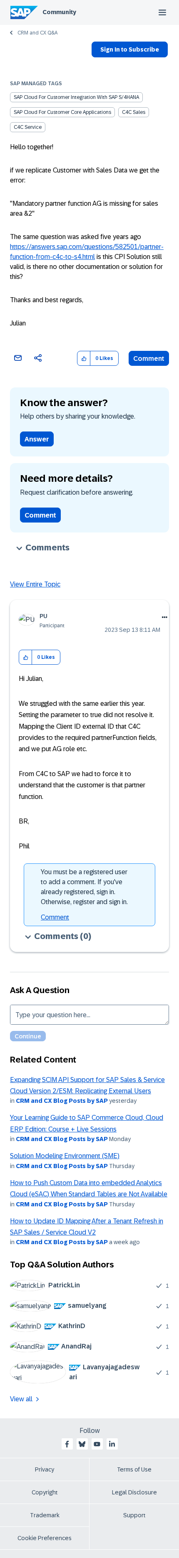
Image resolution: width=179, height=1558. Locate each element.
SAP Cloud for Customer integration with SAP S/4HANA (76, 97)
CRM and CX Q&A (37, 33)
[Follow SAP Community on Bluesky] (82, 1444)
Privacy (44, 1469)
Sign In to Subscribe (129, 49)
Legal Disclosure (134, 1492)
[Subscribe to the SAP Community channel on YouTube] (97, 1444)
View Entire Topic (35, 584)
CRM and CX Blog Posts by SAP (62, 1100)
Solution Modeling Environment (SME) (64, 1155)
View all (21, 1399)
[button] (83, 358)
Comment (148, 358)
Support (134, 1515)
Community (59, 12)
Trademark (45, 1515)
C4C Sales (133, 112)
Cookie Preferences (44, 1538)
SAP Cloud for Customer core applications (62, 112)
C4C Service (28, 127)
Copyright (45, 1492)
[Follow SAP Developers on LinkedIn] (112, 1444)
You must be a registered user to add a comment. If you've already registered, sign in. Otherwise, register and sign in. (84, 886)
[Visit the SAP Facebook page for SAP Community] (67, 1444)
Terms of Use (134, 1469)
